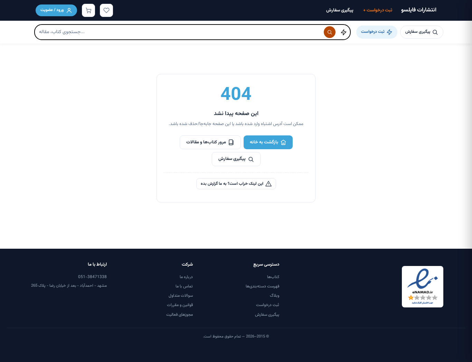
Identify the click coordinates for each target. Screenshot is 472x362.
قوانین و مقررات (180, 305)
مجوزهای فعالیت (179, 315)
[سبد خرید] (88, 10)
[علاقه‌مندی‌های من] (106, 10)
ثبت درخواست (377, 10)
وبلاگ (274, 296)
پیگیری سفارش (339, 10)
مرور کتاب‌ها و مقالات (206, 142)
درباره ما (186, 277)
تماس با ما (184, 286)
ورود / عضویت (52, 10)
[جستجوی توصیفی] (343, 32)
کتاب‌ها (273, 277)
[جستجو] (330, 32)
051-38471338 (92, 277)
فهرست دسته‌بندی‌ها (262, 286)
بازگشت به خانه (264, 142)
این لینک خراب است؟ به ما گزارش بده (232, 184)
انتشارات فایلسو (418, 10)
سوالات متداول (181, 296)
